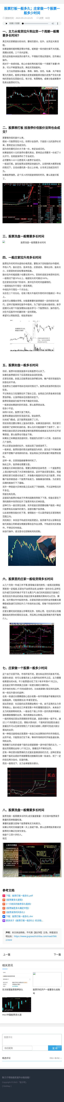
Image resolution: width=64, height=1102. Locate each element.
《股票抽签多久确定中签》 (17, 908)
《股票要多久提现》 (14, 899)
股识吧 (23, 1082)
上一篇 (6, 954)
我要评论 (8, 1037)
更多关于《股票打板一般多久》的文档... (24, 920)
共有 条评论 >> (56, 1058)
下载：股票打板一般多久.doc (19, 916)
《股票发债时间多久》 (15, 912)
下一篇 (57, 954)
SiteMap (6, 1086)
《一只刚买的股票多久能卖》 (18, 903)
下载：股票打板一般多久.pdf (19, 895)
